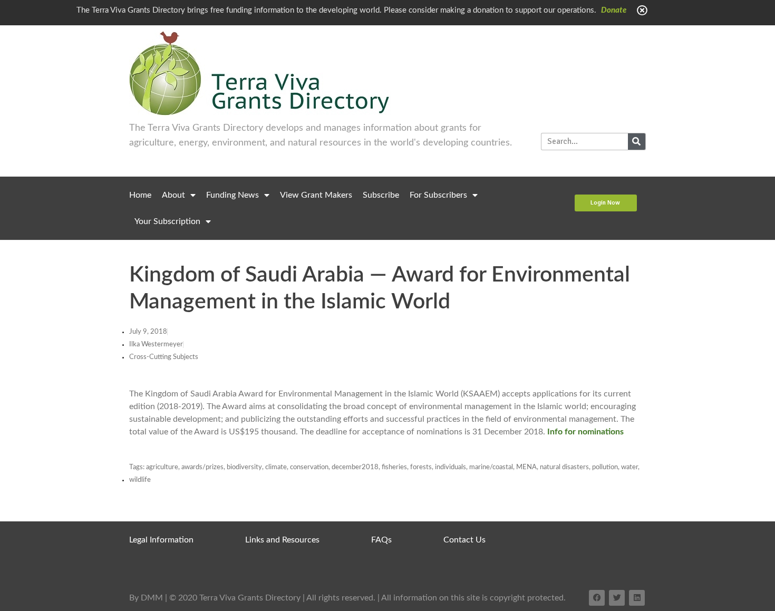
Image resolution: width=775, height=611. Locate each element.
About (173, 195)
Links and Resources (282, 540)
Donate (613, 10)
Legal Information (161, 540)
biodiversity (244, 467)
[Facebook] (597, 598)
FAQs (381, 540)
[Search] (636, 141)
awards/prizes (202, 467)
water (629, 467)
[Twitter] (617, 598)
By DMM (146, 598)
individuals (450, 467)
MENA (526, 467)
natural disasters (564, 467)
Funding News (232, 195)
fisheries (394, 467)
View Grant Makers (316, 195)
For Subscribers (438, 195)
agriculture (162, 467)
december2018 (355, 467)
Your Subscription (167, 221)
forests (421, 467)
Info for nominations (585, 432)
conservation (309, 467)
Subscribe (381, 195)
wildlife (140, 480)
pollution (605, 467)
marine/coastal (491, 467)
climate (276, 467)
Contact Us (464, 540)
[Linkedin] (637, 598)
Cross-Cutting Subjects (163, 357)
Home (140, 195)
